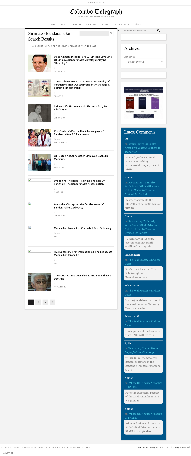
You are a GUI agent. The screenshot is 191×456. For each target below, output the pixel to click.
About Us (28, 447)
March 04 (58, 192)
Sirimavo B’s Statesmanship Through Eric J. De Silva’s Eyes (80, 108)
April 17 (57, 236)
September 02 (60, 143)
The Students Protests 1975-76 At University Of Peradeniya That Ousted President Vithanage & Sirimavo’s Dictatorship (82, 84)
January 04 (59, 216)
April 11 (57, 263)
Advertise (8, 453)
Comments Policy (81, 447)
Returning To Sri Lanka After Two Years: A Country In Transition (143, 147)
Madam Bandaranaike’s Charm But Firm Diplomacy (82, 228)
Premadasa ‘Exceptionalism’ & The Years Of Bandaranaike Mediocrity (79, 206)
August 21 (59, 96)
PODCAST (16, 447)
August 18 (59, 167)
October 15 (59, 71)
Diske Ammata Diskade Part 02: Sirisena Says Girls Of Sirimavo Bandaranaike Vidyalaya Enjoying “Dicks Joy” (83, 60)
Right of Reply (62, 447)
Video (6, 447)
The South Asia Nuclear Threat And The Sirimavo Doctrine (82, 277)
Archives (129, 56)
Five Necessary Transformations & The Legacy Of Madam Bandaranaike (83, 253)
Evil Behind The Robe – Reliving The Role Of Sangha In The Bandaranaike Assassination (79, 182)
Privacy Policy (44, 447)
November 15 (60, 287)
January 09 (59, 118)
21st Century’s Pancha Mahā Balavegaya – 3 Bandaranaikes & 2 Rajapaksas (79, 133)
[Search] (111, 33)
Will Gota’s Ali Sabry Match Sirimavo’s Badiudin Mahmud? (81, 157)
